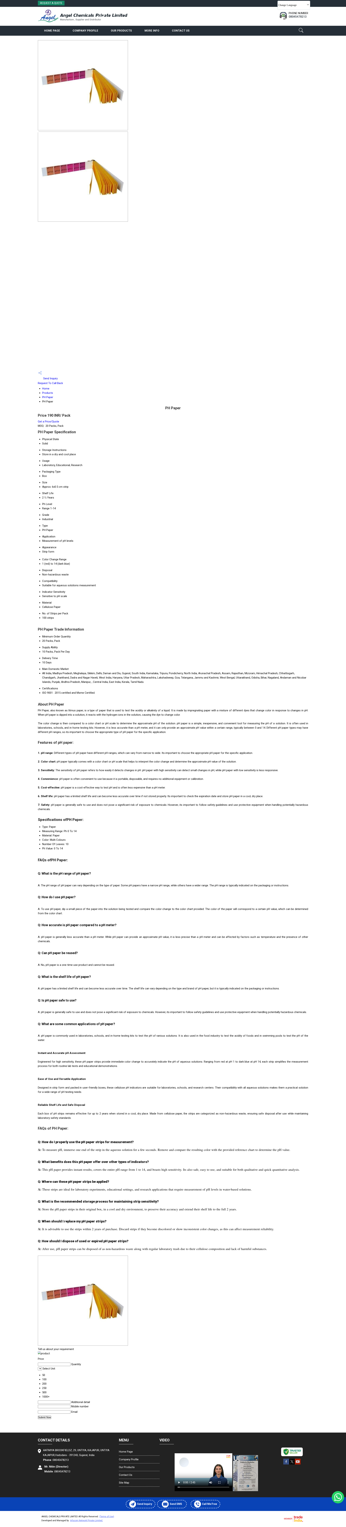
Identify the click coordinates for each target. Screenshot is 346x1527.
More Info (152, 30)
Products (47, 393)
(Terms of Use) (106, 1516)
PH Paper (47, 397)
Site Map (124, 1482)
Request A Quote (51, 3)
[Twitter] (292, 1464)
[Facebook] (286, 1464)
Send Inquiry (50, 378)
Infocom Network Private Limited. (86, 1520)
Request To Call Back (50, 383)
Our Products (121, 30)
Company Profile (85, 30)
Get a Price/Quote (48, 421)
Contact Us (181, 30)
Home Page (52, 30)
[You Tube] (298, 1464)
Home (45, 388)
